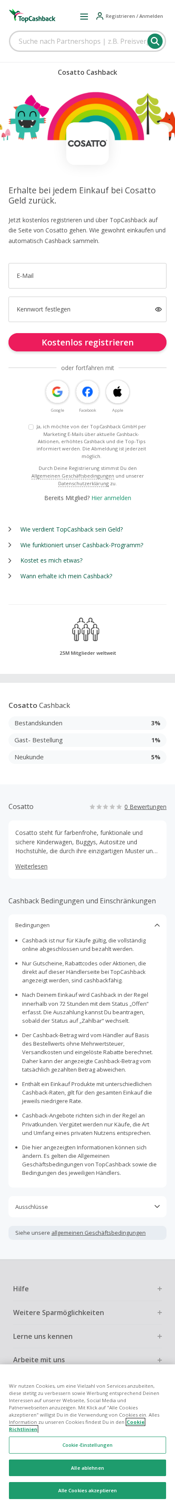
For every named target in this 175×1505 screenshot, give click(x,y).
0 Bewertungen (145, 807)
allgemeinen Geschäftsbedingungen (98, 1232)
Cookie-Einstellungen (87, 1445)
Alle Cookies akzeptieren (87, 1490)
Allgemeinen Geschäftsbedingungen (72, 475)
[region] (87, 1434)
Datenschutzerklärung (83, 483)
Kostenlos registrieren (88, 342)
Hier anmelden (111, 498)
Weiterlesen (31, 866)
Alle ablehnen (87, 1468)
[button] (84, 16)
